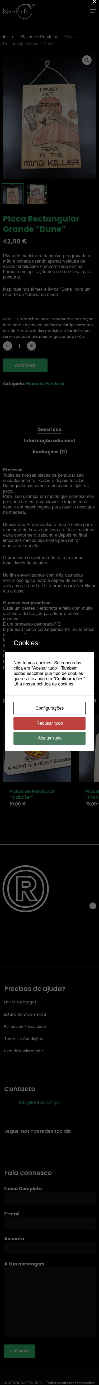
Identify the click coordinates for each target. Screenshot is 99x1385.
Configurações (49, 708)
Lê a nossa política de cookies (43, 684)
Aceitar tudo (50, 738)
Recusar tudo (49, 723)
